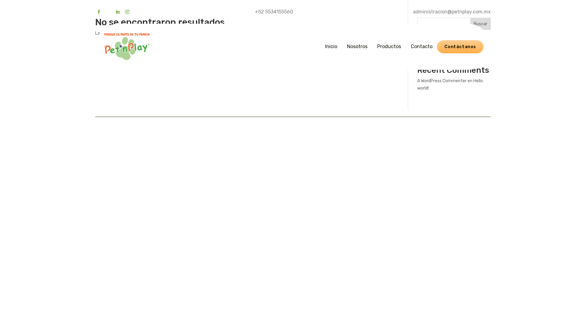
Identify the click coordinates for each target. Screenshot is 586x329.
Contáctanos (460, 46)
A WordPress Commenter (442, 80)
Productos (389, 46)
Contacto (421, 46)
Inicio (331, 46)
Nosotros (357, 46)
